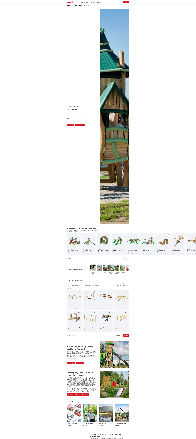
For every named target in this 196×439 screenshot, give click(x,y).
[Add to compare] (80, 291)
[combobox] (74, 285)
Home (68, 5)
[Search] (117, 2)
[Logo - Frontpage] (70, 2)
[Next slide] (128, 258)
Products (71, 5)
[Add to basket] (79, 235)
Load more (118, 335)
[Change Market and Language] (119, 2)
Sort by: (123, 283)
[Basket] (121, 2)
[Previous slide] (124, 258)
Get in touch (125, 2)
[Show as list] (120, 285)
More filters (95, 285)
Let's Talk (70, 124)
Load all (125, 335)
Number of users (87, 285)
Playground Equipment (78, 5)
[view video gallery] (114, 384)
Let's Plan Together (84, 394)
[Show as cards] (118, 285)
